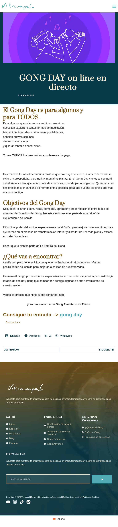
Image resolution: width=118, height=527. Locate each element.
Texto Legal (57, 497)
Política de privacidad (72, 497)
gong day (71, 314)
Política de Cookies (91, 497)
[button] (12, 335)
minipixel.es (47, 497)
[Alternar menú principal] (114, 6)
